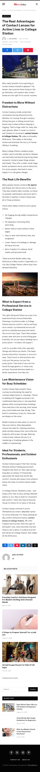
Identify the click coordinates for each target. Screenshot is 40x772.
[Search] (36, 4)
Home (4, 10)
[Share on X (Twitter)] (18, 50)
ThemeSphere (32, 765)
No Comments (26, 42)
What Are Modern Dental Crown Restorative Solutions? (26, 731)
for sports (32, 185)
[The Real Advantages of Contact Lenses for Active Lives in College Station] (20, 66)
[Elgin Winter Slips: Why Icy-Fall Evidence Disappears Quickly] (8, 707)
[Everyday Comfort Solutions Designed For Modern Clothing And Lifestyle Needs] (20, 584)
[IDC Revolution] (20, 4)
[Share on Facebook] (7, 50)
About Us (26, 760)
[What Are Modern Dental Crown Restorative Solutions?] (8, 732)
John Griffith (13, 39)
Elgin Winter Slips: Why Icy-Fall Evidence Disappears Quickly (27, 707)
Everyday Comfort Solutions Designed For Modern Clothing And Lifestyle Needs (19, 599)
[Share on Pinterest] (28, 50)
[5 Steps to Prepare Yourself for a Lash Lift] (20, 619)
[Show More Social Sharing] (36, 50)
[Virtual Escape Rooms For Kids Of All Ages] (20, 652)
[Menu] (3, 4)
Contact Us (15, 760)
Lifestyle (6, 16)
